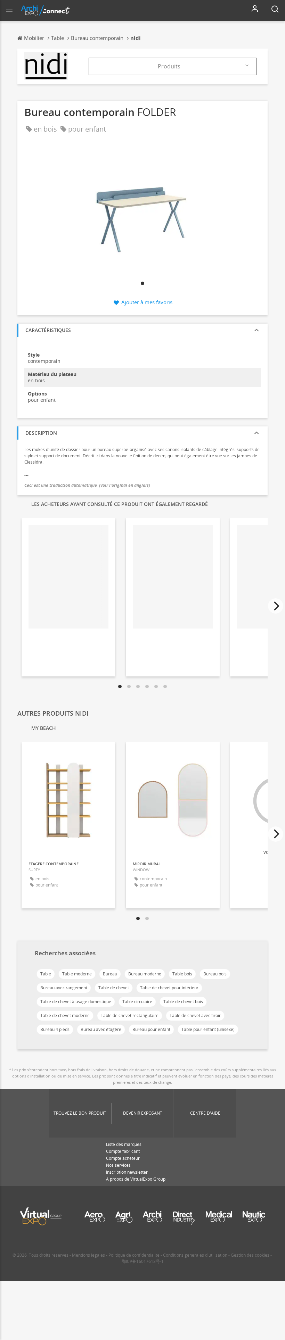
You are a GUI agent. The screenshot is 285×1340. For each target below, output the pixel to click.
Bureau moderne (144, 974)
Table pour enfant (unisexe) (208, 1029)
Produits (169, 66)
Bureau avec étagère (101, 1029)
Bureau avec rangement (63, 988)
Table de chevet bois (183, 1002)
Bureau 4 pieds (55, 1029)
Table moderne (77, 974)
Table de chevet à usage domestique (75, 1002)
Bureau (110, 974)
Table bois (182, 974)
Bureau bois (215, 974)
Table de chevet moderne (65, 1015)
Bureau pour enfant (151, 1029)
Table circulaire (137, 1002)
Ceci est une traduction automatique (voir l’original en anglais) (87, 485)
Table (45, 974)
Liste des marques (123, 1144)
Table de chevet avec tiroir (195, 1015)
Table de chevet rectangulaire (129, 1015)
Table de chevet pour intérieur (169, 988)
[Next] (275, 606)
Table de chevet (113, 988)
